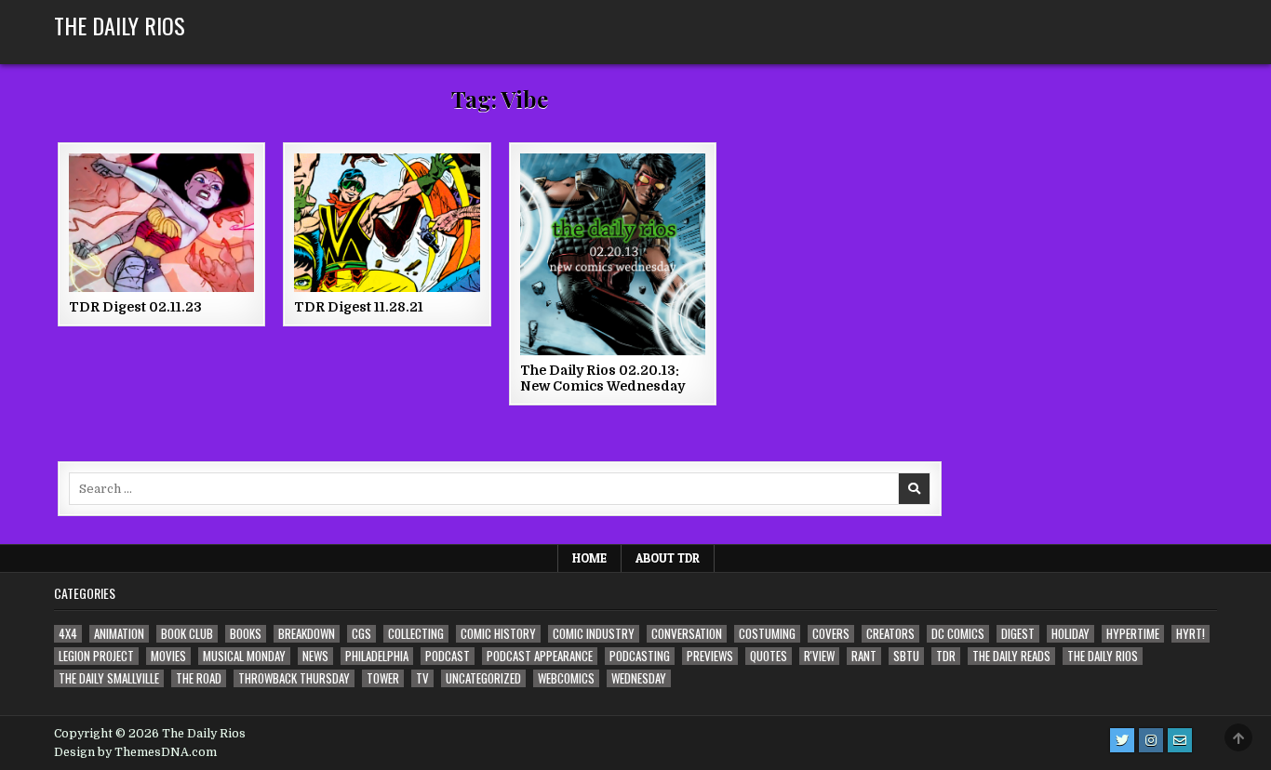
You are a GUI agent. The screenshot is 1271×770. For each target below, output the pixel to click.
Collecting (416, 634)
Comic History (498, 634)
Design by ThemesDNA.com (135, 752)
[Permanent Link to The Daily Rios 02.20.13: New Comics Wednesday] (612, 254)
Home (589, 558)
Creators (890, 634)
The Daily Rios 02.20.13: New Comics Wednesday (602, 378)
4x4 (68, 634)
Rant (863, 656)
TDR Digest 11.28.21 (358, 306)
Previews (710, 656)
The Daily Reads (1011, 656)
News (315, 656)
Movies (168, 656)
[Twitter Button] (1122, 740)
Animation (119, 634)
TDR (946, 656)
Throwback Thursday (294, 678)
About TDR (668, 558)
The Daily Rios (119, 25)
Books (245, 634)
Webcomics (566, 678)
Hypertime (1132, 634)
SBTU (906, 656)
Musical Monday (244, 656)
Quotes (768, 656)
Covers (831, 634)
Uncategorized (483, 678)
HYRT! (1190, 634)
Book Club (187, 634)
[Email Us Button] (1180, 740)
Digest (1018, 634)
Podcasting (639, 656)
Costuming (767, 634)
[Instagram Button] (1151, 740)
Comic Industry (594, 634)
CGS (361, 634)
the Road (198, 678)
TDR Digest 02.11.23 (135, 306)
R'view (819, 656)
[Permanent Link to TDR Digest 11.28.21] (386, 222)
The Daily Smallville (109, 678)
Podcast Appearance (540, 656)
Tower (383, 678)
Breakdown (306, 634)
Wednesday (638, 678)
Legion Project (96, 656)
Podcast (447, 656)
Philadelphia (376, 656)
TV (422, 678)
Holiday (1070, 634)
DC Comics (957, 634)
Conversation (686, 634)
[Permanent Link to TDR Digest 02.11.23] (161, 222)
